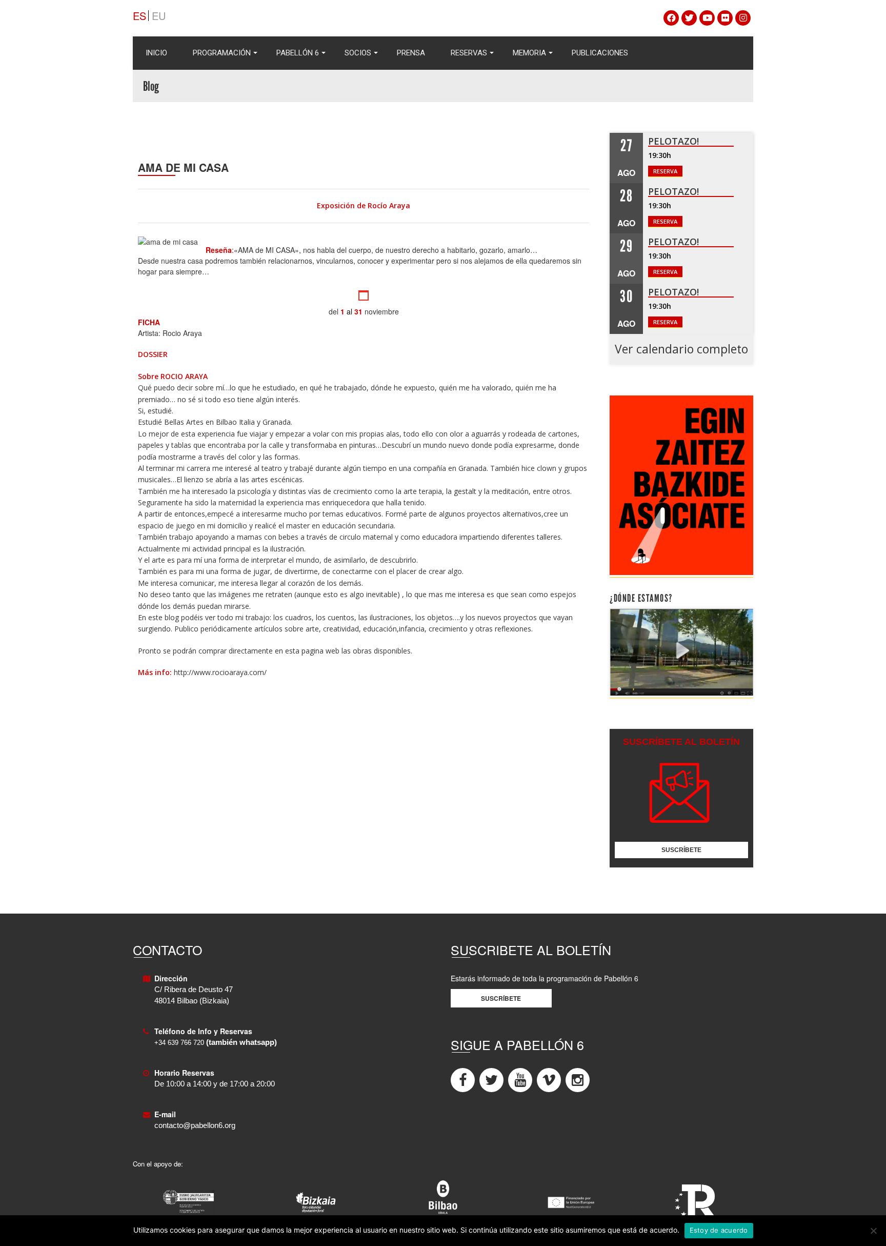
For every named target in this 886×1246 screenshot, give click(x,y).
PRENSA (411, 52)
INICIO (156, 52)
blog (173, 617)
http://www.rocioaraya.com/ (220, 672)
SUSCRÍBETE (681, 850)
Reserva (665, 171)
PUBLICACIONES (600, 52)
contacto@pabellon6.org (194, 1125)
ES (139, 15)
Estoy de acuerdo (719, 1230)
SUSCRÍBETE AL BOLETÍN (681, 742)
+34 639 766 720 (179, 1042)
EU (159, 15)
